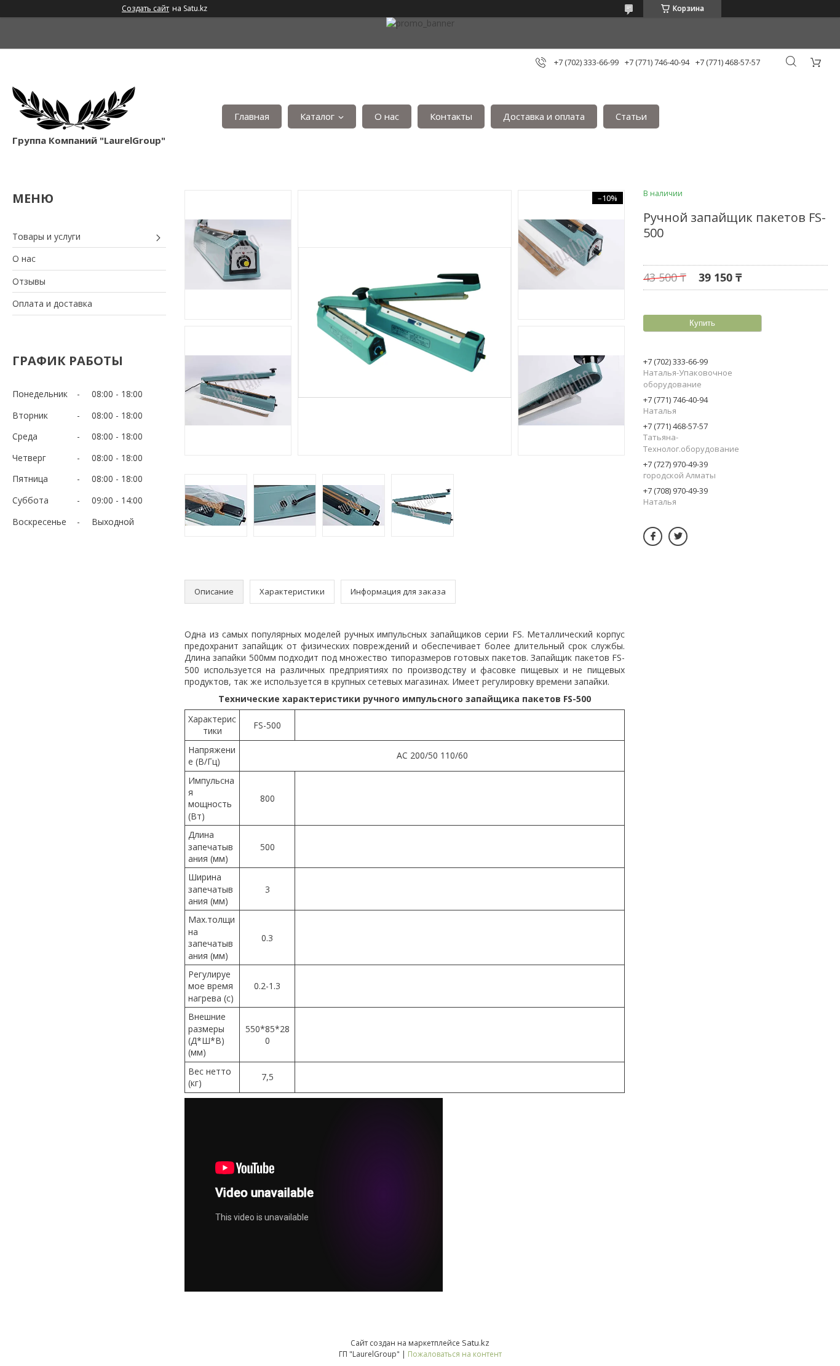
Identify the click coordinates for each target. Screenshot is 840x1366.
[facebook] (652, 536)
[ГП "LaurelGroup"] (73, 110)
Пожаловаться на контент (455, 1354)
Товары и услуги (46, 236)
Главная (251, 116)
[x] (677, 536)
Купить (702, 323)
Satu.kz (475, 1342)
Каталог (317, 116)
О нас (386, 116)
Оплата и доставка (52, 303)
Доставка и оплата (544, 116)
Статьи (631, 116)
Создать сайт (145, 8)
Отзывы (29, 281)
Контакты (451, 116)
